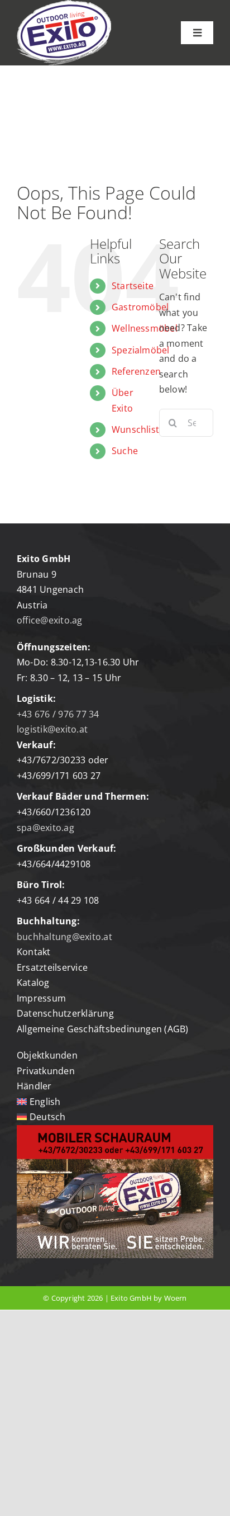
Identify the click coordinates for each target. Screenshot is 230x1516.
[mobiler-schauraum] (115, 1129)
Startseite (133, 286)
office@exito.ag (50, 620)
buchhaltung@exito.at (64, 937)
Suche (125, 451)
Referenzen (136, 371)
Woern (175, 1298)
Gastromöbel (140, 307)
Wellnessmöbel (145, 328)
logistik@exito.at (52, 729)
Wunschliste (138, 429)
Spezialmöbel (141, 350)
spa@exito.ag (45, 827)
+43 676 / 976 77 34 (58, 714)
